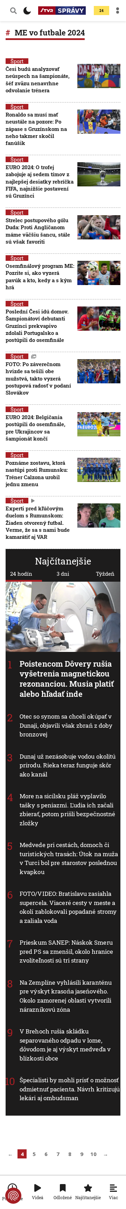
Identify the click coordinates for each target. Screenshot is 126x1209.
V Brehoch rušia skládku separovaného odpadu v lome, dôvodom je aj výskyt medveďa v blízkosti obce (65, 1044)
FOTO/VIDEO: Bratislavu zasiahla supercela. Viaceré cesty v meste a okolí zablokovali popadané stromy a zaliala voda (68, 907)
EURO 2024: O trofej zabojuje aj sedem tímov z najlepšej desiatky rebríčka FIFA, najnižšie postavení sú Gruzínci (40, 181)
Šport (16, 61)
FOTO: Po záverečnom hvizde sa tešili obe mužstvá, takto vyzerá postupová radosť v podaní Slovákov (38, 378)
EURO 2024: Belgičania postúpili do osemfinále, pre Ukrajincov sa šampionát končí (35, 428)
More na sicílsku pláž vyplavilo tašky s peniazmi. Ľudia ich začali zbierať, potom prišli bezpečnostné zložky (67, 809)
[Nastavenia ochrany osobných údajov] (13, 1196)
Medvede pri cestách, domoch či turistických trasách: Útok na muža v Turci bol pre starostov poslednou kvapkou (69, 858)
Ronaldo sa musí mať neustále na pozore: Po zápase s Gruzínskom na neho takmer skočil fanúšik (36, 128)
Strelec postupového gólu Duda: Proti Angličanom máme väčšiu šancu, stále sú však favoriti (38, 231)
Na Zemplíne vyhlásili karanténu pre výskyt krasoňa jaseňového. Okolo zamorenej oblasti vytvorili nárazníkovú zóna (66, 995)
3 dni (63, 573)
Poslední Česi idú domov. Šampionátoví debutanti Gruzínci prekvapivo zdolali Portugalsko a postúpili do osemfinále (37, 325)
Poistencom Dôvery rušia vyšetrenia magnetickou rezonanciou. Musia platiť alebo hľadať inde (67, 679)
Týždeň (105, 573)
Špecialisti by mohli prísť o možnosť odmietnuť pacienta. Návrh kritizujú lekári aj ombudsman (70, 1089)
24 (101, 10)
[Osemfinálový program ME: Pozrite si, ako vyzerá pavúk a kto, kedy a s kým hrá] (98, 277)
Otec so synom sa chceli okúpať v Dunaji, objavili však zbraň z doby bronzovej (66, 725)
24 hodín (21, 573)
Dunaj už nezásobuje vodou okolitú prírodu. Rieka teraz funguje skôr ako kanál (67, 765)
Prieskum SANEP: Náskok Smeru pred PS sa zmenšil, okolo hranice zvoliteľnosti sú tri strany (66, 951)
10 (93, 1153)
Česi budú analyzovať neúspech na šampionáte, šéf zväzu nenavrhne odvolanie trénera (38, 79)
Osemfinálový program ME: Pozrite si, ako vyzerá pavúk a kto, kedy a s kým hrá (40, 276)
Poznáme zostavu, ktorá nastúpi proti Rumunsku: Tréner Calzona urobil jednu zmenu (37, 473)
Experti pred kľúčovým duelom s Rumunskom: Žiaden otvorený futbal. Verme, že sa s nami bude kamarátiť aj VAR (38, 522)
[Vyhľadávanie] (13, 10)
